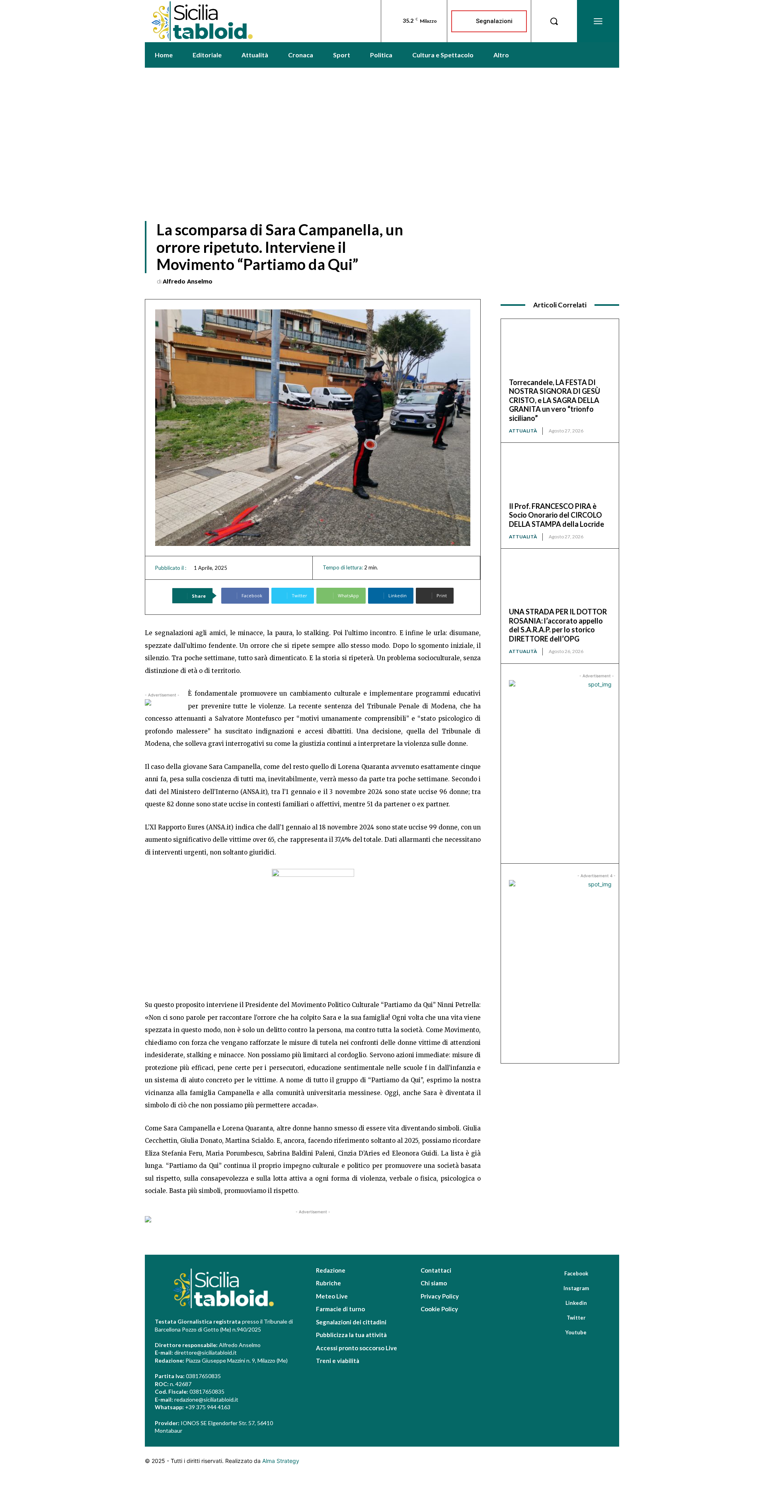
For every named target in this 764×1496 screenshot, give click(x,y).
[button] (554, 21)
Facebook (576, 1273)
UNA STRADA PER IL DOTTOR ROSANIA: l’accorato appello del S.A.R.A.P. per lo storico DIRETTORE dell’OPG (558, 625)
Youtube (576, 1332)
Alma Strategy (280, 1460)
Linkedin (576, 1303)
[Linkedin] (554, 1303)
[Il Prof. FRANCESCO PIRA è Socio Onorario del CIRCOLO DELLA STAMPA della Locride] (560, 476)
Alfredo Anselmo (187, 281)
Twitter (576, 1317)
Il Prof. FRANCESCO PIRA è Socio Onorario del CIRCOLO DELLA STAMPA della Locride (556, 515)
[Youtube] (554, 1333)
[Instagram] (552, 1288)
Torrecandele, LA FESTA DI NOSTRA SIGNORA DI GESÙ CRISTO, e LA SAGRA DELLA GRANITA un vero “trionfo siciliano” (554, 400)
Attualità (523, 431)
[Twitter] (555, 1318)
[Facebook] (553, 1274)
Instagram (576, 1288)
